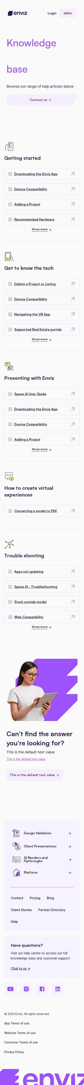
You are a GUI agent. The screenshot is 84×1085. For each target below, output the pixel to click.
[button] (68, 13)
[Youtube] (10, 989)
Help (14, 921)
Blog (50, 898)
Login (52, 13)
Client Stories (21, 910)
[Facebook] (42, 989)
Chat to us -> (20, 968)
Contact (17, 898)
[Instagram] (26, 989)
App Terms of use (16, 1023)
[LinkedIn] (58, 989)
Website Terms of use (20, 1033)
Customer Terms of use (21, 1042)
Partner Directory (51, 910)
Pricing (35, 898)
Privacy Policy (14, 1052)
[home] (17, 13)
